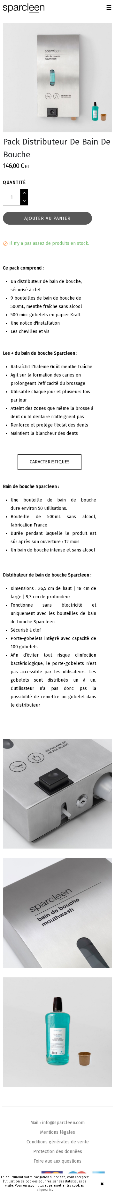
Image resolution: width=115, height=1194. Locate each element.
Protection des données (57, 1151)
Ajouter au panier (47, 218)
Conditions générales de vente (58, 1142)
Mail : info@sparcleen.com (57, 1122)
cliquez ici (44, 1190)
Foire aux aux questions (57, 1161)
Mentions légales (57, 1132)
